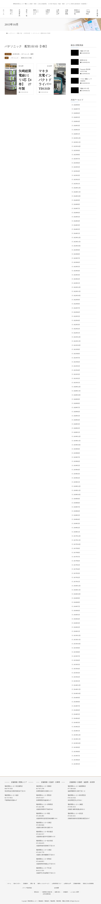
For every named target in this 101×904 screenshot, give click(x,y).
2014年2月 (77, 726)
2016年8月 (77, 602)
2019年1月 (77, 482)
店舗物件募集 (66, 12)
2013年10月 (77, 743)
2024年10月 (77, 196)
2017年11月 (77, 540)
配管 (32, 54)
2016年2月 (77, 627)
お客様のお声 (57, 12)
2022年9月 (77, 299)
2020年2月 (77, 428)
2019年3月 (77, 474)
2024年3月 (77, 225)
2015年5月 (77, 664)
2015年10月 (16, 54)
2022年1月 (77, 333)
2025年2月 (77, 179)
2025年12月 (77, 138)
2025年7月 (77, 159)
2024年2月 (77, 229)
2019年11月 (77, 440)
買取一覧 (26, 12)
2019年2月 (77, 478)
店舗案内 (19, 12)
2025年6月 (77, 163)
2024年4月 (77, 221)
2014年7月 (77, 706)
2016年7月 (77, 606)
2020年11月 (77, 391)
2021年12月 (77, 337)
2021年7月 (77, 358)
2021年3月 (77, 374)
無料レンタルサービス (36, 12)
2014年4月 (77, 718)
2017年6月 (77, 561)
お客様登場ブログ (48, 12)
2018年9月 (77, 498)
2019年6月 (77, 461)
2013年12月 (77, 735)
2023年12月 (77, 237)
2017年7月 (77, 556)
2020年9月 (77, 399)
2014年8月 (77, 702)
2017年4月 (77, 569)
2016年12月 (77, 586)
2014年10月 (77, 693)
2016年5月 (77, 614)
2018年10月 (77, 494)
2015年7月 (77, 656)
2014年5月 (77, 714)
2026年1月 (77, 134)
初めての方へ (11, 12)
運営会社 (36, 892)
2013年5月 (77, 764)
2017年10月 (77, 544)
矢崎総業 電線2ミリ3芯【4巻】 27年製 (26, 79)
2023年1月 (77, 283)
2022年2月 (77, 328)
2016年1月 (77, 631)
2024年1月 (77, 233)
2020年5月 (77, 416)
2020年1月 (77, 432)
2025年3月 (77, 175)
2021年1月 (77, 382)
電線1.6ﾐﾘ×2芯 (84, 51)
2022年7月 (77, 308)
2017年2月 (77, 577)
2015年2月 (77, 677)
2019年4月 (77, 469)
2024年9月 (77, 200)
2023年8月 (77, 254)
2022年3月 (77, 324)
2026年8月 (77, 105)
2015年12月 (77, 635)
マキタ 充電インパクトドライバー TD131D (47, 79)
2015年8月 (77, 652)
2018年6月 (77, 511)
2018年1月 (77, 532)
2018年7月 (77, 507)
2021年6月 (77, 362)
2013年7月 (77, 755)
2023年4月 (77, 270)
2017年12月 (77, 536)
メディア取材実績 (88, 12)
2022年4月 (77, 320)
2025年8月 (77, 154)
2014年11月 (77, 689)
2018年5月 (77, 515)
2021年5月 (77, 366)
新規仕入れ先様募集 (77, 12)
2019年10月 (77, 445)
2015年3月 (77, 673)
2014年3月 (77, 722)
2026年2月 (77, 129)
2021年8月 (77, 353)
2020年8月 (77, 403)
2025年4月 (77, 171)
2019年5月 (77, 465)
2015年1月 (77, 681)
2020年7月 (77, 407)
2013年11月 (77, 739)
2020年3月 (77, 424)
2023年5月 (77, 266)
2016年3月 (77, 623)
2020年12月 (77, 386)
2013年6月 (77, 760)
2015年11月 (77, 639)
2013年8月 (77, 751)
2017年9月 (77, 548)
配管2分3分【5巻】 (26, 58)
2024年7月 (77, 208)
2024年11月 (77, 192)
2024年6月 (77, 212)
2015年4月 (77, 668)
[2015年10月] (11, 70)
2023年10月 (77, 246)
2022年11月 (77, 291)
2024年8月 (77, 204)
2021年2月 (77, 378)
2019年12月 (77, 436)
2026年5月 (77, 117)
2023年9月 (77, 250)
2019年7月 (77, 457)
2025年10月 (77, 146)
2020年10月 (77, 395)
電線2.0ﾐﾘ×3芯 (84, 88)
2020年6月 (77, 411)
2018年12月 (77, 486)
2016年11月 (77, 590)
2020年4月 (77, 420)
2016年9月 (77, 598)
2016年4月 (77, 619)
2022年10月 (77, 295)
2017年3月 (77, 573)
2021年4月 (77, 370)
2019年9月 (77, 449)
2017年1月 (77, 581)
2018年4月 (77, 519)
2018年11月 (77, 490)
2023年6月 (77, 262)
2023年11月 (77, 241)
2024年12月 (77, 188)
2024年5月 (77, 217)
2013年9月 (77, 747)
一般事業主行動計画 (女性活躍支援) (46, 893)
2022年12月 (77, 287)
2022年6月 (77, 312)
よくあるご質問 (75, 892)
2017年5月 (77, 565)
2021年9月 (77, 349)
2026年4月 (77, 121)
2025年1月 (77, 183)
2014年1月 (77, 731)
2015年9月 (77, 648)
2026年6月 (77, 113)
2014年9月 (77, 697)
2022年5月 (77, 316)
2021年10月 (77, 345)
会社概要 (97, 12)
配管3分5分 (83, 60)
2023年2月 (77, 279)
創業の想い (58, 892)
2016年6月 (77, 610)
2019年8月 (77, 453)
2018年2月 (77, 527)
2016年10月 (77, 594)
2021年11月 (77, 341)
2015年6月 (77, 660)
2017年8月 (77, 552)
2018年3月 (77, 523)
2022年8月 (77, 304)
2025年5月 (77, 167)
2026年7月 (77, 109)
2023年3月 (77, 275)
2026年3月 (77, 125)
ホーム (3, 12)
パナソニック (25, 54)
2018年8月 (77, 503)
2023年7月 (77, 258)
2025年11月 (77, 142)
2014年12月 (77, 685)
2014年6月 (77, 710)
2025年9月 (77, 150)
